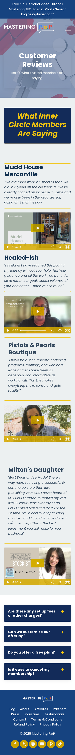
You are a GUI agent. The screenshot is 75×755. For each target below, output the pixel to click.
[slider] (34, 247)
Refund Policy (24, 724)
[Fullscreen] (67, 247)
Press (15, 714)
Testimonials (54, 714)
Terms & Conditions (46, 719)
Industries (32, 714)
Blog (11, 709)
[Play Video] (7, 247)
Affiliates (41, 709)
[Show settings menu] (60, 247)
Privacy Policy (50, 724)
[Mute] (52, 247)
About (25, 709)
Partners (60, 709)
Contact (19, 719)
